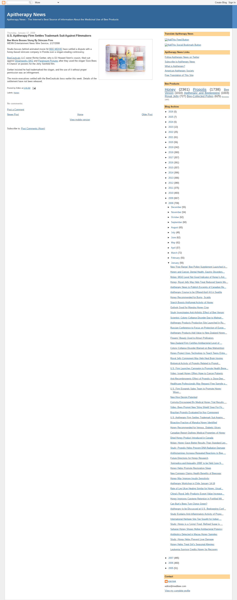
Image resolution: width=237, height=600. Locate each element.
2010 (171, 193)
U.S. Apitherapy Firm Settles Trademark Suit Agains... (197, 417)
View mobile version (80, 119)
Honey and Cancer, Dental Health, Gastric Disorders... (197, 272)
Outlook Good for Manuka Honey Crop (189, 307)
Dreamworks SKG (24, 61)
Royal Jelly (172, 96)
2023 (171, 127)
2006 (171, 563)
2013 (171, 178)
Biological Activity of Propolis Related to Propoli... (195, 363)
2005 (171, 568)
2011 (171, 188)
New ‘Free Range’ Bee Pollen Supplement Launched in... (198, 267)
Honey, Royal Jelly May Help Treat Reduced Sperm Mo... (199, 282)
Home (80, 114)
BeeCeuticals (13, 58)
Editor (172, 581)
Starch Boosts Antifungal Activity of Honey (191, 302)
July (173, 232)
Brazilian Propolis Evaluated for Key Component (194, 412)
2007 (171, 558)
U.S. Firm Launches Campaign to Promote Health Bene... (199, 368)
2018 (171, 152)
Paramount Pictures (48, 61)
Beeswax (225, 97)
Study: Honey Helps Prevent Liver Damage (192, 539)
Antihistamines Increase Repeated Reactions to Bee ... (198, 453)
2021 (171, 137)
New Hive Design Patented (183, 397)
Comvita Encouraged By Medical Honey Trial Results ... (198, 402)
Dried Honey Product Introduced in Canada (191, 438)
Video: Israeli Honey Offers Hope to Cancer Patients (196, 373)
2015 (171, 167)
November (176, 212)
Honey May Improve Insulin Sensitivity (189, 478)
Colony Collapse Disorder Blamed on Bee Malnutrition (197, 348)
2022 (171, 132)
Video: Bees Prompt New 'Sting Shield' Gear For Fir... (197, 407)
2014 (171, 172)
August (175, 227)
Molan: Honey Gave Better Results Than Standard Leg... (198, 443)
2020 (171, 142)
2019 (171, 147)
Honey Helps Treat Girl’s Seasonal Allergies (192, 544)
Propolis (199, 89)
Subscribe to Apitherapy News (180, 61)
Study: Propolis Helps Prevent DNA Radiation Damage (197, 448)
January (175, 263)
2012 (171, 183)
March (174, 252)
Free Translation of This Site (179, 75)
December (176, 207)
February (176, 258)
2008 (171, 203)
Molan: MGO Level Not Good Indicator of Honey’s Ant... (198, 277)
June (174, 237)
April (173, 247)
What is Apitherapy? (175, 66)
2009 (171, 198)
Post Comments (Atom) (33, 128)
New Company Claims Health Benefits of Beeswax (195, 473)
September (177, 222)
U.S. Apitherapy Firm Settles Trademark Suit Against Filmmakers (49, 35)
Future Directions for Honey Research (189, 458)
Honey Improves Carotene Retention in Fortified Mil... (197, 498)
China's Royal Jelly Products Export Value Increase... (197, 493)
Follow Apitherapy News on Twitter (182, 57)
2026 (171, 111)
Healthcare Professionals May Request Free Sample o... (198, 383)
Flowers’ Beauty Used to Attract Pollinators (192, 338)
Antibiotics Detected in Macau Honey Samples (193, 534)
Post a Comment (15, 109)
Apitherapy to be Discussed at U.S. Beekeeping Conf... (198, 508)
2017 (171, 157)
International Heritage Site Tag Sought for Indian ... (195, 519)
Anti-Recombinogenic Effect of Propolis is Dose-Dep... (197, 378)
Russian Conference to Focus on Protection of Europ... (198, 327)
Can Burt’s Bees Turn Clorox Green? (188, 503)
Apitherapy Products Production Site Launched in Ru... (197, 322)
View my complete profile (177, 590)
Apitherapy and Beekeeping (202, 92)
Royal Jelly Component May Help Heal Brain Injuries (196, 358)
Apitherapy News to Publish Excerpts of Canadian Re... (198, 287)
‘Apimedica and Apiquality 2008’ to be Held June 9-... (196, 463)
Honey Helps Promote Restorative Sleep (190, 468)
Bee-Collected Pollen (200, 96)
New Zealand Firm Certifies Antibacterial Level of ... (196, 343)
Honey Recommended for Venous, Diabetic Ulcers (195, 427)
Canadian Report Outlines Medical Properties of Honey (197, 432)
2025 (171, 117)
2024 (171, 122)
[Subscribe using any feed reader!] (177, 39)
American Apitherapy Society (179, 70)
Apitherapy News (26, 14)
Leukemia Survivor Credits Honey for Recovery (194, 549)
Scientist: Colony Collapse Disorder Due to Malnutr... (196, 317)
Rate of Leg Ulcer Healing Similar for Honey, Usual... (196, 488)
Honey (16, 93)
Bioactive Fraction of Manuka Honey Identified (193, 422)
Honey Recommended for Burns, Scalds (190, 297)
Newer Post (13, 114)
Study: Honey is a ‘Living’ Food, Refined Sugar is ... (196, 524)
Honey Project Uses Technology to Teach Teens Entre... (198, 353)
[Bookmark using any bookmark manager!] (183, 45)
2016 (171, 162)
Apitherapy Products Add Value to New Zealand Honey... (198, 333)
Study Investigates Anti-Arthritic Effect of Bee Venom (197, 312)
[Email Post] (33, 88)
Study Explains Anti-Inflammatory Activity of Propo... (196, 514)
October (175, 217)
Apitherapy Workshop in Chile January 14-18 (192, 483)
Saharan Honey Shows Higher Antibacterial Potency (196, 529)
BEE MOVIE (55, 49)
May (173, 242)
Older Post (147, 114)
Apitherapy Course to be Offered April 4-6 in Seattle (196, 292)
